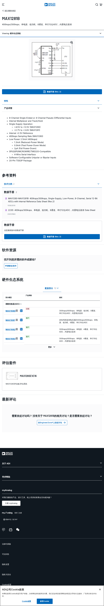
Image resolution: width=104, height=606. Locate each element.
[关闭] (100, 589)
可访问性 (5, 554)
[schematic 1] (52, 59)
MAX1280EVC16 (28, 375)
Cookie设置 (6, 585)
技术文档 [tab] (9, 184)
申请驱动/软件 (10, 266)
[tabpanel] (52, 139)
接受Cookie (44, 601)
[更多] (52, 347)
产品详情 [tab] (8, 108)
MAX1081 (10, 320)
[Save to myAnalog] (16, 310)
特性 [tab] (6, 101)
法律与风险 (6, 544)
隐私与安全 (6, 574)
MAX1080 (10, 311)
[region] (52, 595)
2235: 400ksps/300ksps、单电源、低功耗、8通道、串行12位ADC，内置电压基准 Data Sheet (51, 210)
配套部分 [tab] (50, 288)
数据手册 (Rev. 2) (54, 92)
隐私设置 (5, 564)
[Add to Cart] (21, 310)
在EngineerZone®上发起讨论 (50, 422)
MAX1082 (10, 329)
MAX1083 (10, 338)
